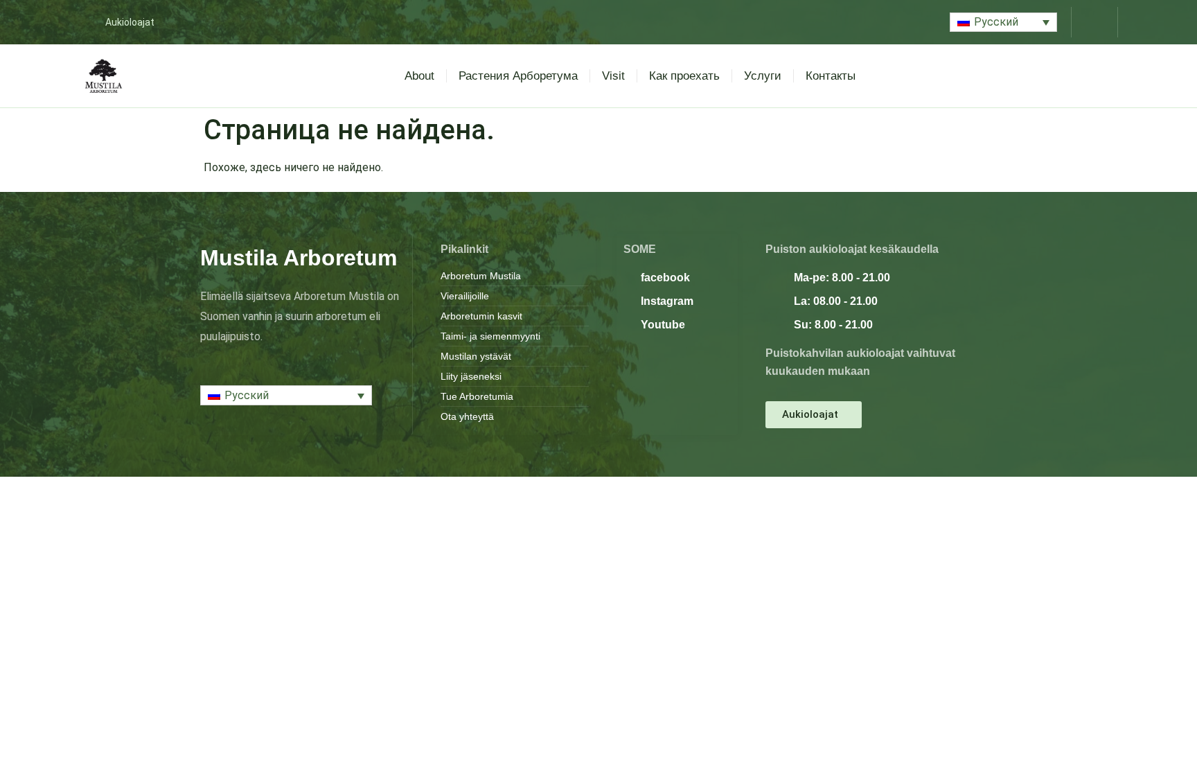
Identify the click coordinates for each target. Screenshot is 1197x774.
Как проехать (684, 75)
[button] (1003, 22)
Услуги (762, 75)
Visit (613, 75)
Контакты (830, 75)
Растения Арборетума (518, 75)
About (419, 75)
